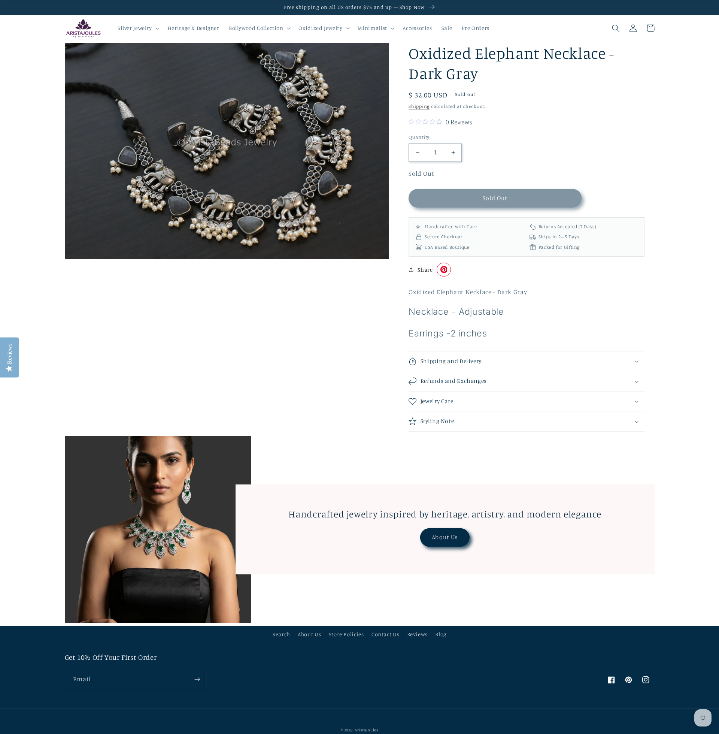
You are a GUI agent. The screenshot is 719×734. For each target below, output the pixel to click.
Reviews (417, 634)
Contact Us (385, 634)
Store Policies (346, 634)
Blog (440, 634)
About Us (445, 537)
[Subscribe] (197, 679)
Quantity (419, 137)
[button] (138, 28)
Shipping (419, 106)
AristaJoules (366, 730)
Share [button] (425, 269)
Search (281, 634)
